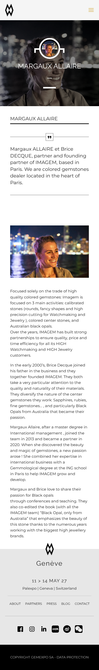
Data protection (73, 657)
